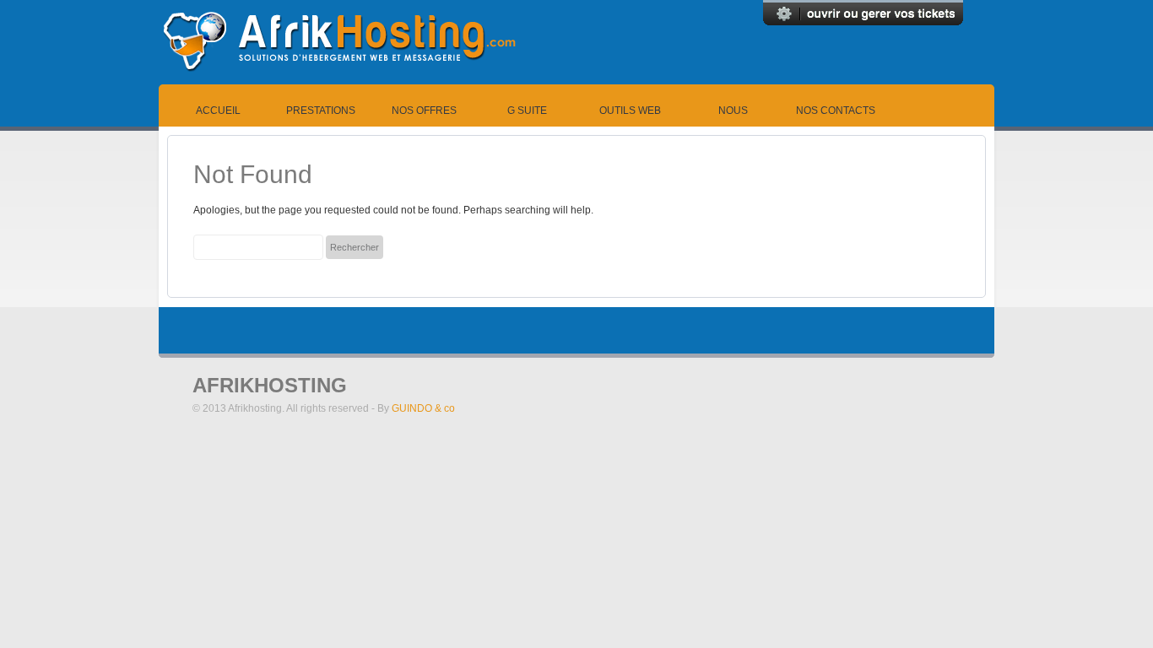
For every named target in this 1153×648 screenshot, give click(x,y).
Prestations (320, 110)
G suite (527, 110)
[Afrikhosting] (339, 81)
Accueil (218, 110)
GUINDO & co (423, 408)
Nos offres (424, 110)
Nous (733, 110)
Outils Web (630, 110)
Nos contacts (835, 110)
